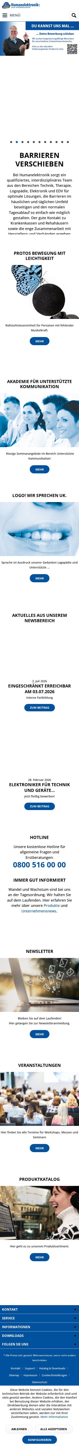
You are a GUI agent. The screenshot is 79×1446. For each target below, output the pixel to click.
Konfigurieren (39, 1440)
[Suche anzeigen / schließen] (74, 15)
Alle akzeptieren (53, 1429)
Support (30, 1368)
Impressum (30, 1375)
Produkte (52, 905)
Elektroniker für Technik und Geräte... (39, 787)
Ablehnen (19, 1429)
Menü (15, 15)
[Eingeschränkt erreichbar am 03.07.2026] (39, 656)
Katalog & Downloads (52, 1368)
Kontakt (15, 1368)
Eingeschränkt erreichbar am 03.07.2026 (39, 688)
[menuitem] (13, 15)
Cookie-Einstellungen (54, 1375)
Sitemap (14, 1375)
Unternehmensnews (38, 911)
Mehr (39, 341)
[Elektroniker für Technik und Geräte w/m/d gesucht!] (39, 755)
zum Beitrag (39, 707)
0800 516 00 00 (39, 864)
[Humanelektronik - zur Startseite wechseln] (21, 5)
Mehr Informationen (54, 1417)
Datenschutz (39, 1382)
